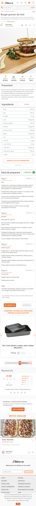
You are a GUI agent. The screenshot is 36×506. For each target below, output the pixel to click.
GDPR (19, 492)
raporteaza (27, 305)
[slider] (4, 21)
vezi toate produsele (12, 363)
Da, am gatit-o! (10, 305)
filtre (32, 7)
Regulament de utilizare (26, 489)
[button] (30, 25)
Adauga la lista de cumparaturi (18, 160)
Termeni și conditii (24, 487)
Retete (3, 478)
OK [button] (18, 504)
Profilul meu (5, 484)
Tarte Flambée (8, 439)
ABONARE (29, 471)
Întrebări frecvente (24, 484)
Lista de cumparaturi (7, 487)
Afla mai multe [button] (24, 500)
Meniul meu (5, 489)
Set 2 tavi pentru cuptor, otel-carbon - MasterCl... (18, 346)
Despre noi (21, 481)
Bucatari (4, 481)
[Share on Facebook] (26, 25)
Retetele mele (5, 492)
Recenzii (20, 478)
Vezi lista (18, 165)
